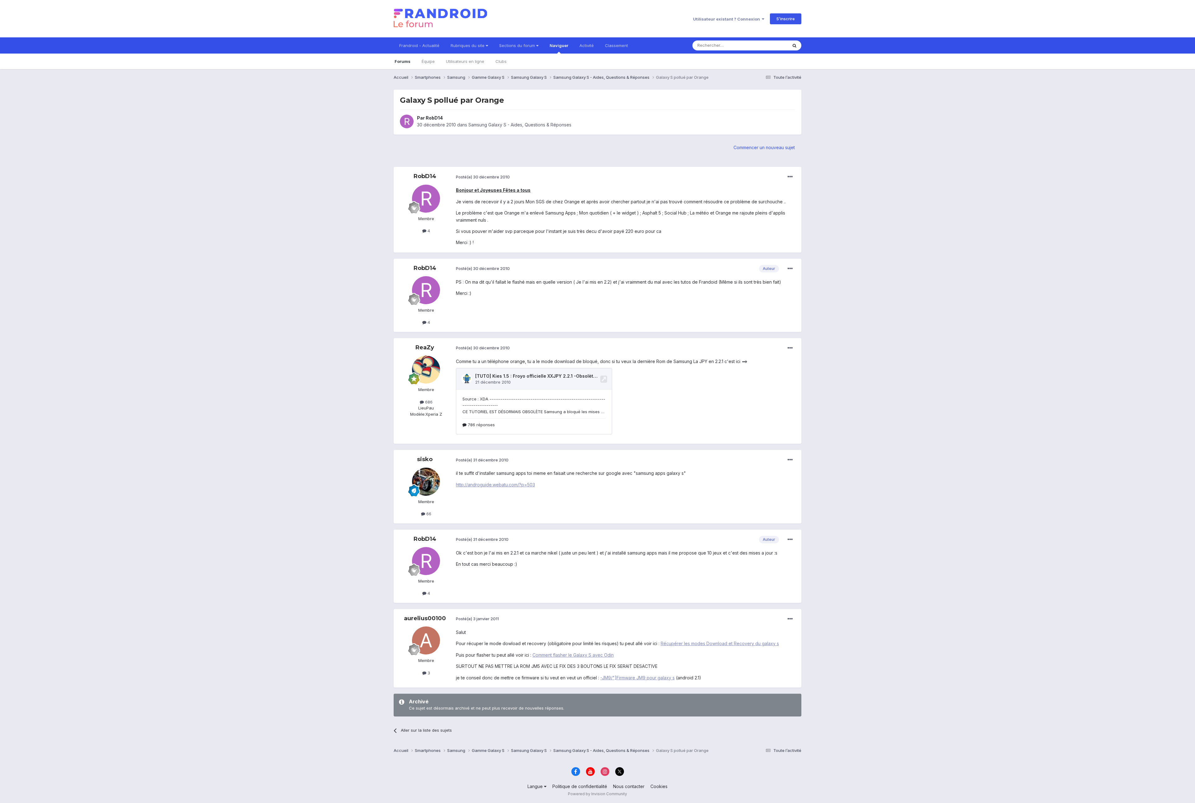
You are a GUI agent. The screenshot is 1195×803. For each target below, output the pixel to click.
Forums (402, 61)
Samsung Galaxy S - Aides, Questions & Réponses (519, 124)
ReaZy (424, 347)
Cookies (659, 786)
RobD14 (434, 117)
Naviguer (559, 45)
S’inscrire (785, 18)
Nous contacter (628, 786)
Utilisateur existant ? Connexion (727, 19)
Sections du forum (517, 45)
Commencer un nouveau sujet (764, 147)
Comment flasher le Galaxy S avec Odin (573, 655)
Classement (616, 45)
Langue (535, 786)
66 (428, 513)
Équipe (428, 61)
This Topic (769, 45)
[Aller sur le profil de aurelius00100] (426, 640)
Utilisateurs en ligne (465, 61)
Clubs (501, 61)
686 (428, 401)
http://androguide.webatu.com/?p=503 (495, 484)
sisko (425, 459)
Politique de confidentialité (579, 786)
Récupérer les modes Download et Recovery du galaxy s (720, 643)
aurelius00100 (425, 618)
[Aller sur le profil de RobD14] (407, 121)
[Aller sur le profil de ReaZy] (426, 370)
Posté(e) (483, 176)
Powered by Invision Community (597, 793)
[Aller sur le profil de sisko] (426, 482)
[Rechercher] (794, 45)
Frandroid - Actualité (419, 45)
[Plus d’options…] (790, 177)
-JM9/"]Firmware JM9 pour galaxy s (637, 677)
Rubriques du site (468, 45)
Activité (586, 45)
